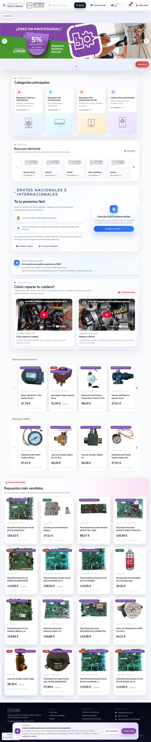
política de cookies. (29, 736)
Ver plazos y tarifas (112, 229)
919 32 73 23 (29, 721)
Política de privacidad (56, 715)
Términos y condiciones (90, 712)
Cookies (52, 719)
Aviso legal (53, 712)
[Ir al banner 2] (76, 66)
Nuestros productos (89, 715)
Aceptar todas (128, 731)
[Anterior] (4, 41)
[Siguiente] (146, 41)
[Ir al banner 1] (74, 66)
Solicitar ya (142, 64)
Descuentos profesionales (91, 719)
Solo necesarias (112, 731)
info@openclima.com (15, 721)
